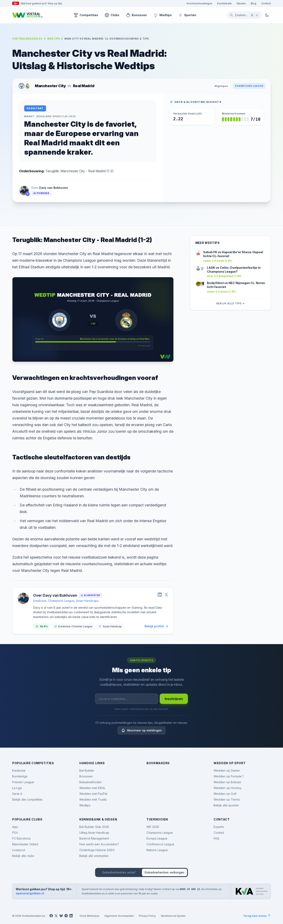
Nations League (157, 850)
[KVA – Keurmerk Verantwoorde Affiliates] (251, 891)
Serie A (17, 793)
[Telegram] (66, 915)
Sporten (190, 15)
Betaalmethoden (90, 782)
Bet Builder (86, 770)
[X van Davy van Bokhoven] (166, 595)
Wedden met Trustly (93, 799)
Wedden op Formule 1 (228, 776)
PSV (15, 832)
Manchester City (50, 86)
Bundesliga (19, 776)
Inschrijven (174, 699)
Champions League (249, 86)
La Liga (17, 788)
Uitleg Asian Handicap (94, 832)
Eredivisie (18, 770)
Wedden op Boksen (227, 782)
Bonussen (139, 15)
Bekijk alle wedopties (94, 856)
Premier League (23, 782)
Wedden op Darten (227, 770)
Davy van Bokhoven (53, 187)
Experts (219, 827)
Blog (253, 3)
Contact (266, 3)
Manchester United (25, 844)
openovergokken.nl (30, 893)
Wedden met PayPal (93, 793)
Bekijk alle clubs (23, 856)
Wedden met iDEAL (92, 788)
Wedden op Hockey (228, 788)
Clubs (115, 15)
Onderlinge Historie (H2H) (97, 850)
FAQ (216, 838)
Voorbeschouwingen (199, 3)
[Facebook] (51, 915)
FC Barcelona (21, 838)
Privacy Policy (147, 915)
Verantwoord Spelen (173, 915)
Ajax (15, 827)
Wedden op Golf (225, 793)
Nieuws (241, 3)
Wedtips (165, 15)
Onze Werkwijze (89, 915)
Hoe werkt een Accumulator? (99, 844)
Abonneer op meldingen (144, 730)
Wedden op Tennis (227, 799)
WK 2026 (152, 827)
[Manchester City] (21, 86)
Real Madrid (83, 86)
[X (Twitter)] (56, 915)
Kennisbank (224, 3)
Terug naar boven (255, 915)
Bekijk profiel (154, 626)
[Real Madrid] (27, 86)
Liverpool (18, 850)
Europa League (156, 838)
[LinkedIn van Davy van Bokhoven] (160, 595)
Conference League (160, 844)
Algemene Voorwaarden (119, 915)
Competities (89, 15)
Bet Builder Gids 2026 (94, 827)
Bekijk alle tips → (230, 303)
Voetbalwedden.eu (27, 38)
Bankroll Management (94, 838)
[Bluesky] (61, 915)
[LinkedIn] (71, 915)
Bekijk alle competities (27, 799)
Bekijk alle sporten (226, 805)
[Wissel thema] (267, 15)
